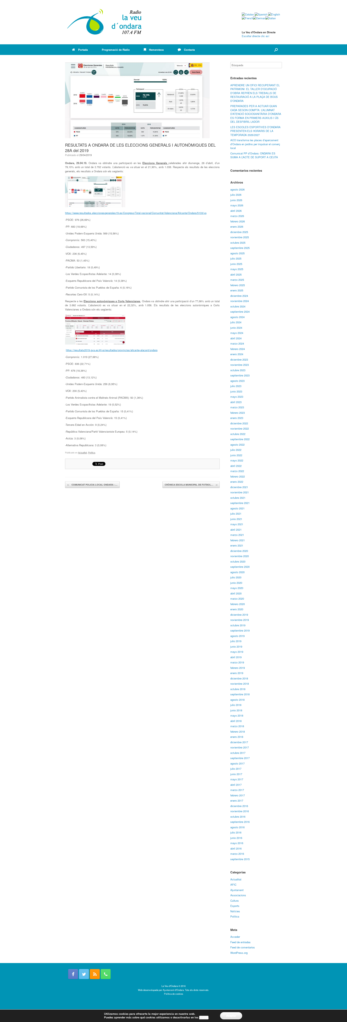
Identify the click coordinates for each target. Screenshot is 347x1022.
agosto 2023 (237, 381)
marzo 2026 (237, 216)
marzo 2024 (237, 343)
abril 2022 (236, 466)
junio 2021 (236, 519)
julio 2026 (235, 195)
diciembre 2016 (239, 806)
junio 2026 (236, 200)
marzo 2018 (237, 726)
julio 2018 (235, 705)
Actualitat (82, 452)
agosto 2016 (237, 827)
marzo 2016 (237, 854)
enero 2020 (236, 609)
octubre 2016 (237, 816)
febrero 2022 (237, 476)
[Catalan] (248, 14)
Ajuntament (237, 890)
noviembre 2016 (239, 811)
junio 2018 (236, 710)
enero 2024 (236, 354)
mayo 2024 (236, 333)
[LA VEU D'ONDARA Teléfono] (106, 974)
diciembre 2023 (239, 359)
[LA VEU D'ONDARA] (104, 22)
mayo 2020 (236, 588)
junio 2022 (236, 455)
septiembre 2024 (240, 311)
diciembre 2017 (239, 742)
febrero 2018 (237, 731)
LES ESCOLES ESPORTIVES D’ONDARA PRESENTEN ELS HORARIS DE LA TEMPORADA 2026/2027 (255, 131)
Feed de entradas (240, 942)
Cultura (234, 900)
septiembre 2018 (240, 694)
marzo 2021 (237, 535)
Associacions (238, 895)
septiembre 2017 (240, 758)
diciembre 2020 (239, 551)
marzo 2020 (237, 598)
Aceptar (231, 1016)
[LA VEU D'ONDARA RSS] (95, 974)
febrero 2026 (237, 221)
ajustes (203, 1017)
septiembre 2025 (240, 248)
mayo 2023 (236, 396)
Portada (83, 50)
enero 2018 (236, 737)
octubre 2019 (237, 625)
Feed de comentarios (242, 947)
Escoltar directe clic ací (255, 36)
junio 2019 (236, 646)
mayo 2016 (236, 843)
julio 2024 (235, 322)
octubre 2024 (237, 306)
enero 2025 (236, 290)
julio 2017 (235, 769)
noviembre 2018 (239, 683)
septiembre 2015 (240, 859)
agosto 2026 (237, 189)
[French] (247, 18)
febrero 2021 (237, 540)
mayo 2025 (236, 269)
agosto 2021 (237, 508)
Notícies (235, 911)
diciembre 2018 (239, 678)
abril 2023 (236, 402)
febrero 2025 (237, 285)
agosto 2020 (237, 572)
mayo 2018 (236, 715)
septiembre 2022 (240, 439)
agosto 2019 (237, 636)
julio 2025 (235, 258)
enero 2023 (236, 418)
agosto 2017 (237, 763)
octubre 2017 (237, 753)
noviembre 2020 (239, 556)
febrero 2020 (237, 604)
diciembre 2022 (239, 423)
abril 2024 (236, 338)
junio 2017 (236, 774)
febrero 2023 (237, 413)
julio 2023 (235, 386)
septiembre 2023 (240, 375)
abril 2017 (236, 785)
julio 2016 (235, 832)
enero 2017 (236, 800)
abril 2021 (236, 529)
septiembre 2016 (240, 822)
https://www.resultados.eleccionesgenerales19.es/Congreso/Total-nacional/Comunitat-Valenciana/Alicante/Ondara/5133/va (135, 213)
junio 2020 (236, 583)
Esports (234, 906)
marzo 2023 (237, 407)
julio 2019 (235, 641)
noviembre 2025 (239, 237)
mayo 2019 (236, 652)
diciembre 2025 (239, 232)
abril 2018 (236, 721)
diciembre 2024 (239, 296)
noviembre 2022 (239, 428)
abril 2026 (236, 211)
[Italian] (270, 18)
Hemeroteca (156, 50)
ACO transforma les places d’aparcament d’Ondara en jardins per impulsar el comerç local (255, 144)
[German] (259, 18)
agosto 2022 (237, 444)
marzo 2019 (237, 662)
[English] (274, 14)
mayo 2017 (236, 779)
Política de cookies (173, 993)
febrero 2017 (237, 795)
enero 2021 (236, 545)
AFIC (233, 884)
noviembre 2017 (239, 747)
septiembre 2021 (240, 503)
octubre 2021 (237, 498)
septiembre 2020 (240, 567)
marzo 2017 (237, 790)
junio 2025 (236, 264)
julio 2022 (235, 450)
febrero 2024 (237, 349)
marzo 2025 (237, 280)
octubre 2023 (237, 370)
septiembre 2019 (240, 630)
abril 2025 (236, 274)
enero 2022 (236, 482)
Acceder (235, 937)
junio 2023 (236, 391)
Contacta (189, 50)
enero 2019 (236, 673)
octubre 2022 (237, 434)
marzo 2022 (237, 471)
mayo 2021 (236, 524)
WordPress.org (239, 953)
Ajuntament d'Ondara (173, 990)
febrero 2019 (237, 668)
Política (91, 452)
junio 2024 (236, 328)
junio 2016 (236, 838)
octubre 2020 (237, 561)
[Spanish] (261, 14)
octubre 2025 (237, 242)
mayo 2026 (236, 205)
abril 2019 (236, 657)
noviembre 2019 (239, 620)
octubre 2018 (237, 689)
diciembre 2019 (239, 614)
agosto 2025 (237, 253)
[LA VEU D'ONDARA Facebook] (73, 974)
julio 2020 (235, 577)
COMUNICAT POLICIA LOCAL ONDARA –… (92, 484)
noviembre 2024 (239, 301)
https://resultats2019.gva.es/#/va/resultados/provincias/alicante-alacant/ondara (111, 350)
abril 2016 (236, 848)
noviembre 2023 (239, 365)
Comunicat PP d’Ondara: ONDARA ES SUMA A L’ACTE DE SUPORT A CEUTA (254, 155)
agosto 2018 (237, 700)
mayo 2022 (236, 460)
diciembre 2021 (239, 487)
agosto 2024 (237, 317)
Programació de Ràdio (116, 50)
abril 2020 (236, 593)
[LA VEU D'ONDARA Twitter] (84, 974)
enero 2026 (236, 226)
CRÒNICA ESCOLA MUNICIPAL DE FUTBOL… (191, 484)
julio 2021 (235, 513)
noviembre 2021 (239, 492)
